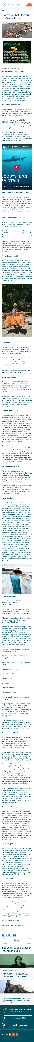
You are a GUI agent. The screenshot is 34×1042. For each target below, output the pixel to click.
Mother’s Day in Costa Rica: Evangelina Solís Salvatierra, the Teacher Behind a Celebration (15, 974)
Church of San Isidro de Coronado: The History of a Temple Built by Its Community (16, 1000)
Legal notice (5, 1038)
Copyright (15, 1038)
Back (4, 10)
